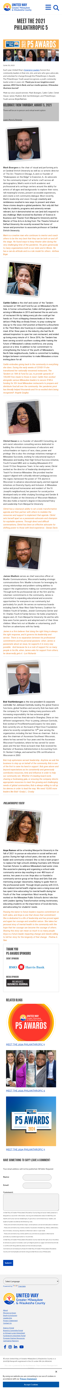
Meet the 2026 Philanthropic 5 (25, 1044)
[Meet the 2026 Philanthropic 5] (31, 1023)
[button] (48, 7)
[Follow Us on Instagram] (11, 1346)
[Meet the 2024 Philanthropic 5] (31, 1121)
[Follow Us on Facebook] (5, 1346)
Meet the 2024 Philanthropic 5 (25, 1149)
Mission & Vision (9, 1312)
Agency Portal (8, 1327)
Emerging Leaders (32, 70)
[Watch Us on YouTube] (21, 1346)
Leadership (7, 1317)
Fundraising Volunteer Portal (14, 1335)
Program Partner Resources (14, 1338)
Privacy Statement (10, 1320)
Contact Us (7, 1323)
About (5, 1310)
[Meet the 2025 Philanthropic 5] (31, 1069)
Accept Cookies (31, 1384)
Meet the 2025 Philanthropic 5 (25, 1090)
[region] (31, 1378)
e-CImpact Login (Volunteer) (14, 1332)
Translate (22, 1286)
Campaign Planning (11, 1340)
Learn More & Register (12, 119)
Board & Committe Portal (13, 1330)
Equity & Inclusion (10, 1315)
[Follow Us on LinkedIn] (16, 1346)
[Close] (56, 1372)
